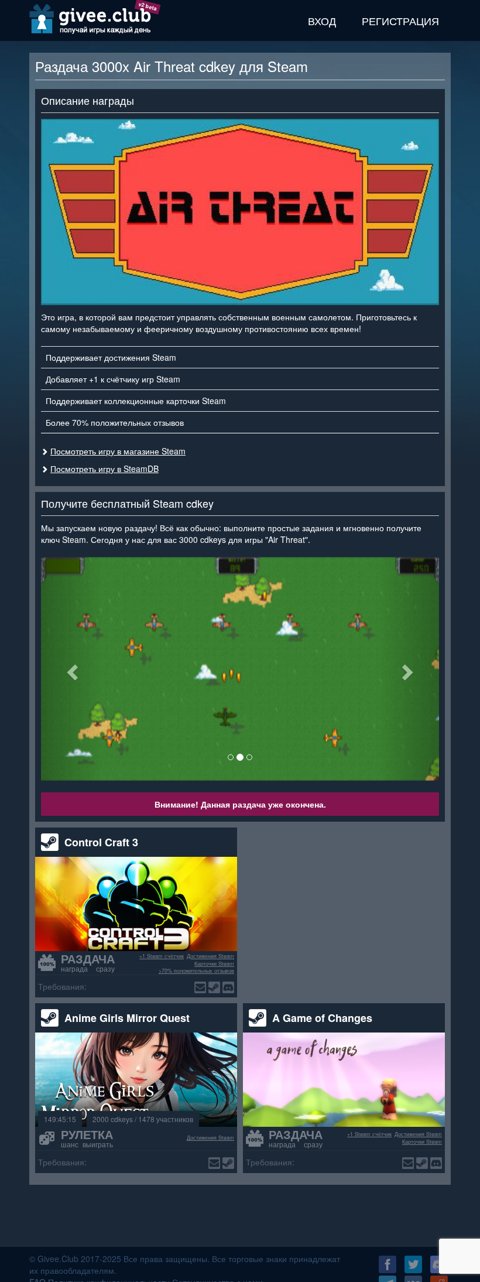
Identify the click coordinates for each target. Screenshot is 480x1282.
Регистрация (400, 20)
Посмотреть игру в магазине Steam (118, 451)
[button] (71, 669)
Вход (322, 20)
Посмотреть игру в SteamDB (104, 468)
